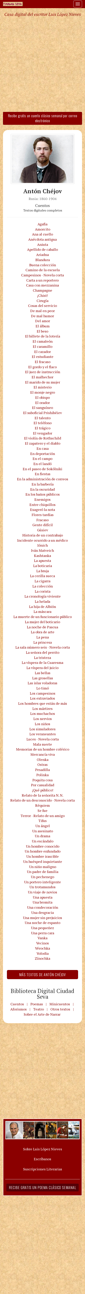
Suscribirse (22, 719)
